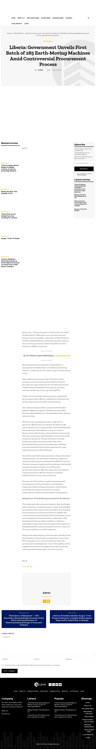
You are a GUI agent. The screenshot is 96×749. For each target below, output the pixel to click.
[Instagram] (53, 684)
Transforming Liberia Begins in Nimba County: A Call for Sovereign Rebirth (9, 168)
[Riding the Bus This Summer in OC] (10, 180)
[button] (88, 18)
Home (13, 18)
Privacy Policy (81, 175)
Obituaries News (33, 18)
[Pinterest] (48, 78)
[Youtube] (60, 684)
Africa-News (89, 717)
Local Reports (16, 23)
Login (26, 23)
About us (5, 711)
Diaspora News (58, 18)
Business (69, 18)
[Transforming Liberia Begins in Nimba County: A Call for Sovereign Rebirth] (10, 154)
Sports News (89, 722)
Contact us (6, 714)
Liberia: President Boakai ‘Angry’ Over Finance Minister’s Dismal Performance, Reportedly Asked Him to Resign (72, 618)
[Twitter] (42, 78)
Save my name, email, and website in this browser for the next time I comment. (32, 665)
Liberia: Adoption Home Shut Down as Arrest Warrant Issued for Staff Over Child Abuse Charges (10, 262)
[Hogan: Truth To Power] (10, 227)
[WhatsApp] (53, 78)
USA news (89, 714)
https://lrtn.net (47, 596)
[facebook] (44, 601)
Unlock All (84, 169)
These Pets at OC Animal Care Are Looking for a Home (9, 216)
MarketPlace (89, 727)
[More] (58, 78)
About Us (21, 18)
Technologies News (89, 731)
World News (45, 18)
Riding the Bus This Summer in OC (9, 192)
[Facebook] (37, 78)
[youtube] (48, 601)
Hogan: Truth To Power (10, 238)
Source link (27, 566)
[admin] (47, 582)
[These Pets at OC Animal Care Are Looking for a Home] (10, 203)
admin (40, 70)
